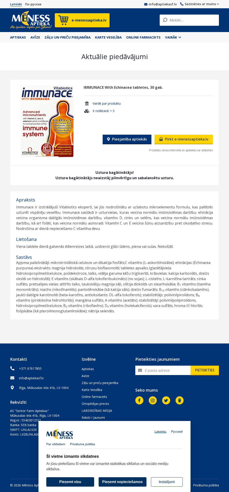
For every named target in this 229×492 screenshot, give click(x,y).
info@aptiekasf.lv (163, 4)
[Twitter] (166, 400)
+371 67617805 (30, 368)
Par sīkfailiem (55, 444)
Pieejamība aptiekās (129, 139)
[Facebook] (139, 400)
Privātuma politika (206, 485)
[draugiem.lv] (180, 400)
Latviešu (160, 431)
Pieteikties (204, 370)
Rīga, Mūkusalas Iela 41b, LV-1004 (43, 388)
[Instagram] (153, 400)
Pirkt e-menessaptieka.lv (186, 139)
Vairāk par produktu (107, 103)
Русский (177, 431)
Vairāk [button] (171, 37)
